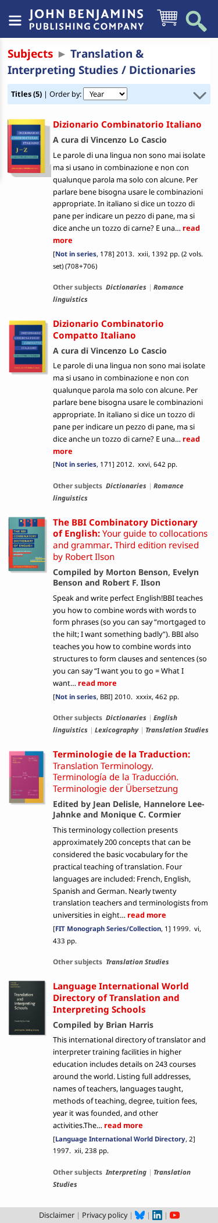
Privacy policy (104, 1215)
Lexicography (116, 729)
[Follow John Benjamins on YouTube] (175, 1215)
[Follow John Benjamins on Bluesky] (140, 1215)
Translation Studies (177, 729)
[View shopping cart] (167, 25)
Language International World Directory (120, 1138)
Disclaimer (56, 1215)
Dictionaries (126, 286)
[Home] (86, 13)
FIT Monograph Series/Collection (108, 928)
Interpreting (126, 1171)
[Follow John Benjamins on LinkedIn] (157, 1215)
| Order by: (47, 94)
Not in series (76, 253)
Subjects (30, 53)
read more (96, 683)
